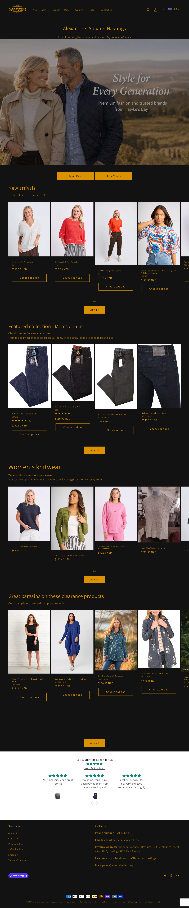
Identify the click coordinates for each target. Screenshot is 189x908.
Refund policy (15, 849)
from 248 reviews (94, 768)
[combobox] (173, 9)
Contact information (154, 902)
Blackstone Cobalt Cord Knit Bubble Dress (70, 679)
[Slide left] (88, 301)
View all (94, 309)
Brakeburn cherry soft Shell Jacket (111, 676)
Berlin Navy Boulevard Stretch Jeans (25, 414)
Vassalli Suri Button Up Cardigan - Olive (70, 555)
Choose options (29, 277)
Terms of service (118, 902)
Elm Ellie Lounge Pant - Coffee (109, 271)
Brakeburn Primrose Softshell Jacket (155, 674)
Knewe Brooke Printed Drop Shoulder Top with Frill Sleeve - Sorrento (158, 272)
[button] (41, 9)
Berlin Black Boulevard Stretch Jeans (69, 407)
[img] (94, 764)
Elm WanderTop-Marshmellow (23, 262)
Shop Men (75, 176)
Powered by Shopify (67, 902)
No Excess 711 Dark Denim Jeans (154, 413)
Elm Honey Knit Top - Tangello (66, 262)
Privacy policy (15, 843)
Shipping (13, 854)
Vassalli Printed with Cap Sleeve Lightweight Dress (28, 680)
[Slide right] (101, 301)
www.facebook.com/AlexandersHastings (132, 858)
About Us (13, 833)
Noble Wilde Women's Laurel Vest (153, 548)
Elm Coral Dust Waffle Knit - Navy (24, 546)
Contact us (14, 838)
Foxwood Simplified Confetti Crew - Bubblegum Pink (111, 547)
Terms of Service (17, 860)
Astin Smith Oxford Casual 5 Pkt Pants (112, 414)
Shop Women (114, 176)
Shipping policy (135, 902)
